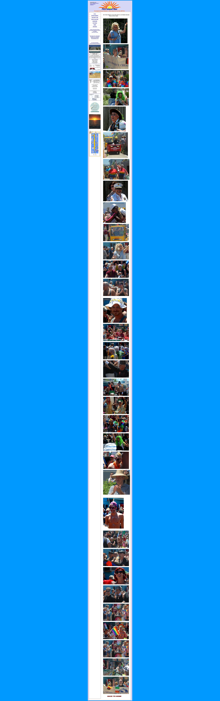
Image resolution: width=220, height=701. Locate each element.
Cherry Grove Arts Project (94, 29)
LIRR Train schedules (95, 37)
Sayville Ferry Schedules (94, 36)
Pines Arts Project (95, 32)
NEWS (95, 24)
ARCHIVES (95, 26)
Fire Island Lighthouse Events (94, 30)
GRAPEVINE (95, 21)
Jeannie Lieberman (95, 3)
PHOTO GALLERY (94, 19)
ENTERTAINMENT (94, 15)
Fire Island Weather (94, 42)
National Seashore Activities (95, 43)
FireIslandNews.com (95, 38)
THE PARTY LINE (95, 17)
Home (95, 13)
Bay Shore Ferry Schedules (95, 35)
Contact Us (92, 4)
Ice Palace (95, 31)
